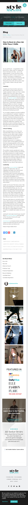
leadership (6, 249)
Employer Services (7, 4)
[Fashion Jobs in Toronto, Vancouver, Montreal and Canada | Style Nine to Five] (14, 8)
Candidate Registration (8, 277)
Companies (8, 479)
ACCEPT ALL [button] (14, 501)
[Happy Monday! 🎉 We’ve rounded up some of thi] (14, 315)
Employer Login (6, 268)
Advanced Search (7, 266)
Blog (9, 35)
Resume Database (7, 273)
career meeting (15, 241)
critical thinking (19, 244)
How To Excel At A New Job (10, 246)
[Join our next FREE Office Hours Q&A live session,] (14, 296)
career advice (7, 241)
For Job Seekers (18, 477)
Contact (16, 481)
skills (10, 249)
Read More (5, 501)
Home (4, 35)
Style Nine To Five (17, 249)
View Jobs (5, 263)
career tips (6, 244)
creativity (11, 244)
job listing (21, 246)
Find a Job (19, 23)
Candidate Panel (6, 275)
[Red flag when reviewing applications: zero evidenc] (14, 354)
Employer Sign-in (22, 1)
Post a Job (8, 23)
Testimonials (5, 12)
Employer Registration (8, 270)
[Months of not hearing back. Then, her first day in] (14, 335)
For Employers (9, 477)
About (11, 481)
